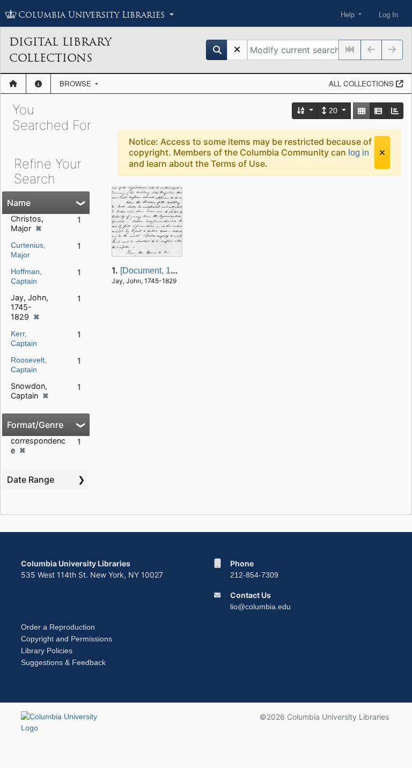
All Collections (362, 83)
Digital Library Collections (60, 49)
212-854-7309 (254, 575)
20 (333, 110)
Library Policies (46, 650)
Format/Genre (35, 424)
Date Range (30, 479)
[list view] (378, 110)
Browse (76, 83)
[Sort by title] (305, 110)
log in (358, 152)
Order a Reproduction (58, 627)
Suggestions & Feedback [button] (63, 662)
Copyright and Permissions (66, 638)
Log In (388, 15)
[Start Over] (237, 50)
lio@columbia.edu (260, 606)
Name (19, 202)
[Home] (13, 83)
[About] (38, 83)
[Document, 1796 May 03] (168, 270)
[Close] (382, 152)
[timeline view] (394, 110)
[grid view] (361, 110)
